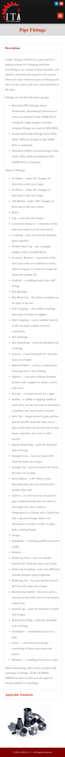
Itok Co (29, 752)
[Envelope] (61, 4)
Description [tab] (12, 48)
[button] (60, 16)
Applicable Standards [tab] (19, 694)
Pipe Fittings (32, 29)
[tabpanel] (32, 371)
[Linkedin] (56, 4)
